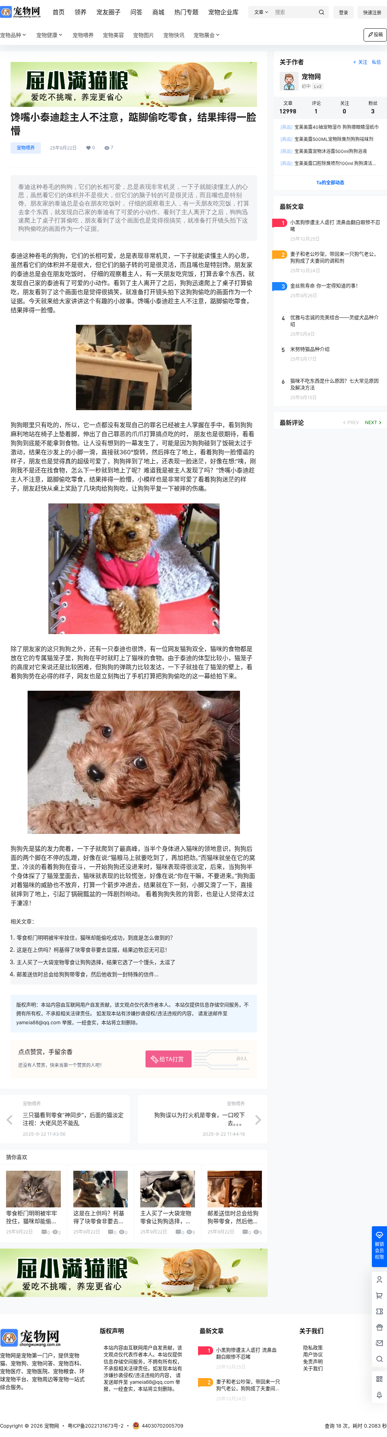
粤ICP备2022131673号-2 (96, 1426)
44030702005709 (162, 1426)
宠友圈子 (108, 12)
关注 (362, 62)
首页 (59, 12)
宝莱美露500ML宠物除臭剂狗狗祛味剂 (326, 139)
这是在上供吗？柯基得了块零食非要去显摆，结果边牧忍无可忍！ (93, 949)
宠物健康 (46, 35)
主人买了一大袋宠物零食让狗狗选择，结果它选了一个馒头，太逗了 (96, 962)
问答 (136, 12)
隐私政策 (313, 1347)
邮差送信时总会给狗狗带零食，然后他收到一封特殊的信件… (88, 974)
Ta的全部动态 (330, 182)
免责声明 (313, 1361)
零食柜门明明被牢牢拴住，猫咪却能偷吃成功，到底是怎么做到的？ (96, 937)
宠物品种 (10, 35)
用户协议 (313, 1354)
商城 (158, 12)
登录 (343, 12)
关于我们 (313, 1368)
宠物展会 (204, 35)
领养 (80, 12)
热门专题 (186, 12)
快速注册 (372, 12)
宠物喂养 (26, 148)
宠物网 (51, 1426)
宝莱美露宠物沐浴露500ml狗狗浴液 (323, 151)
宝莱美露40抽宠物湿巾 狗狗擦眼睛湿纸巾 (329, 127)
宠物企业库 (223, 12)
